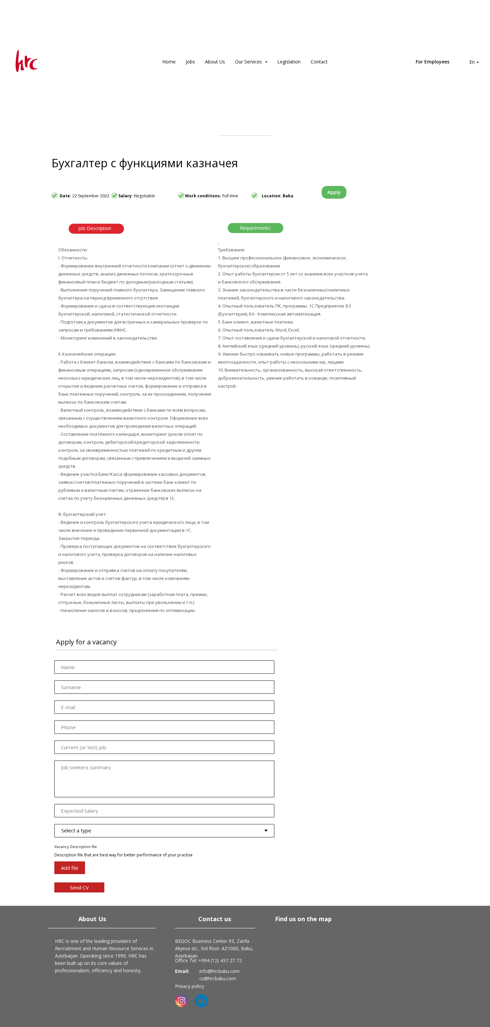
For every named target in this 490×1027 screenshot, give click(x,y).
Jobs (190, 61)
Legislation (289, 61)
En (472, 62)
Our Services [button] (249, 61)
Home (169, 61)
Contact (319, 61)
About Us (215, 61)
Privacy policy (189, 986)
